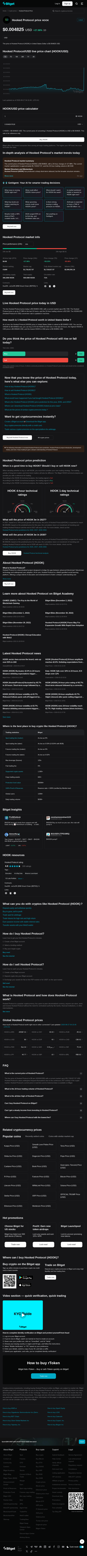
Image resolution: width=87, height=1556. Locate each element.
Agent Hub (23, 1508)
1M (17, 57)
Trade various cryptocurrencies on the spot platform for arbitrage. (30, 429)
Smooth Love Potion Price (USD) (42, 1146)
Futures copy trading (27, 1492)
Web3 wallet (24, 1515)
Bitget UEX (7, 1496)
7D (11, 57)
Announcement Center (8, 1483)
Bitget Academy (8, 1470)
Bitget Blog (7, 1474)
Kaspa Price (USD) (12, 1146)
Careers (6, 1466)
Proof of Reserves (9, 1488)
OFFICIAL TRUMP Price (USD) (70, 1195)
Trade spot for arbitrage (12, 915)
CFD (21, 1463)
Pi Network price (42, 1509)
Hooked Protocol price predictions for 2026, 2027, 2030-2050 (25, 530)
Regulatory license (75, 1473)
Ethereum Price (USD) (13, 1206)
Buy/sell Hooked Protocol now (17, 437)
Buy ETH (39, 1463)
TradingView (24, 1519)
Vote (80, 354)
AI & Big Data (18, 873)
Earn (21, 1484)
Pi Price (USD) (10, 1177)
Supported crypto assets (14, 771)
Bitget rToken (40, 1528)
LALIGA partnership (10, 1504)
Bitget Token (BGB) (10, 1478)
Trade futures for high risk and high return (19, 918)
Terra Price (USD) (67, 1146)
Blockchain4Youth (9, 1512)
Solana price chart (42, 1494)
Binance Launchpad (31, 873)
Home (4, 11)
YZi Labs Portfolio (10, 878)
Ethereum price (41, 1490)
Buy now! (6, 952)
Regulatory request (75, 1465)
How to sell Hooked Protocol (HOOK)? (20, 390)
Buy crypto (40, 1455)
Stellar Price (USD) (12, 1196)
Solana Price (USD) (68, 1185)
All (33, 57)
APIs (21, 1504)
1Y (28, 57)
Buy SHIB (39, 1478)
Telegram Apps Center (25, 1528)
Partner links (7, 1500)
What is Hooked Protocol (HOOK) (18, 394)
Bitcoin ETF (40, 1501)
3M (22, 57)
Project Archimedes (59, 1488)
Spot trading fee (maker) (14, 738)
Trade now (50, 1277)
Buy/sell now (11, 226)
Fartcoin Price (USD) (40, 1177)
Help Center (56, 1459)
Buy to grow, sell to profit (12, 911)
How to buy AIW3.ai (10, 1408)
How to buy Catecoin (54, 1416)
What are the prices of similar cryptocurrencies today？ (26, 410)
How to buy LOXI (53, 1412)
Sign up (67, 4)
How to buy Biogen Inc (55, 1425)
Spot (21, 1455)
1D (5, 57)
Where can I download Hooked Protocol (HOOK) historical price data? (33, 406)
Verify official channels (56, 1464)
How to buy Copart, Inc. (55, 1420)
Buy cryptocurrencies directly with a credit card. (23, 425)
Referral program (58, 1504)
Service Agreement (75, 1455)
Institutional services (59, 1484)
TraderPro (23, 1512)
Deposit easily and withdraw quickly (17, 908)
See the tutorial (8, 956)
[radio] (10, 866)
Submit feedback (58, 1455)
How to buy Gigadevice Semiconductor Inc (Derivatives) (21, 1412)
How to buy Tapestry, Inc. (12, 1425)
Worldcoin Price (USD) (41, 1206)
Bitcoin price (40, 1486)
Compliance (72, 1469)
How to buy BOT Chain (11, 1416)
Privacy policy (73, 1481)
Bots (21, 1500)
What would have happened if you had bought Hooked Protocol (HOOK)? (34, 398)
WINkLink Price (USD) (41, 1185)
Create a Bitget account (14, 422)
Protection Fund (9, 1492)
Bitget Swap (24, 1523)
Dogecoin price (41, 1524)
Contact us (7, 1459)
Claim (82, 1442)
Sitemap (6, 1519)
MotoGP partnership (10, 1508)
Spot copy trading (26, 1488)
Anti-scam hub (57, 1469)
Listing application (58, 1473)
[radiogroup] (14, 866)
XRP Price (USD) (39, 1196)
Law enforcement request (74, 1460)
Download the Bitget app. (36, 422)
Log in (57, 4)
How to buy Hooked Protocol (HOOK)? (20, 386)
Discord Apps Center (27, 1533)
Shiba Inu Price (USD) (13, 1156)
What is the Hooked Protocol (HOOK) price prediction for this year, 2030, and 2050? (38, 402)
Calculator (39, 1497)
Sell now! (6, 983)
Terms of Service (74, 1484)
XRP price (39, 1505)
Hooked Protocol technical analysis (36, 553)
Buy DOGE (40, 1466)
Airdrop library (25, 1537)
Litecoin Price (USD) (12, 1185)
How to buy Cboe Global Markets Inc (16, 1420)
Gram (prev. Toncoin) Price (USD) (71, 1166)
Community (7, 1463)
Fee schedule (57, 1508)
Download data (57, 1496)
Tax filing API (56, 1512)
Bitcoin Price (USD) (68, 1177)
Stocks (22, 1470)
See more (6, 1011)
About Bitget (7, 1455)
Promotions (56, 1500)
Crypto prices (13, 11)
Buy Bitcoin (40, 1459)
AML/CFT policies (74, 1477)
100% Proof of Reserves (14, 788)
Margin (22, 1481)
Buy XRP (39, 1470)
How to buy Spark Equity (56, 1408)
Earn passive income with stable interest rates (21, 922)
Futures (22, 1459)
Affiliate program (58, 1481)
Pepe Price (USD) (67, 1156)
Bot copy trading (25, 1496)
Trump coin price (42, 1521)
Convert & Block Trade (25, 1475)
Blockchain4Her (9, 1515)
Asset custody (57, 1492)
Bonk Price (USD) (39, 1166)
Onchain (23, 1466)
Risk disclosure (73, 1488)
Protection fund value (13, 783)
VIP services (56, 1477)
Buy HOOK (43, 139)
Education (8, 873)
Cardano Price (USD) (12, 1166)
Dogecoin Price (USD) (41, 1156)
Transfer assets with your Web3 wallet (18, 925)
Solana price (40, 1517)
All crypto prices (43, 437)
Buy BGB (39, 1474)
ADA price (39, 1513)
